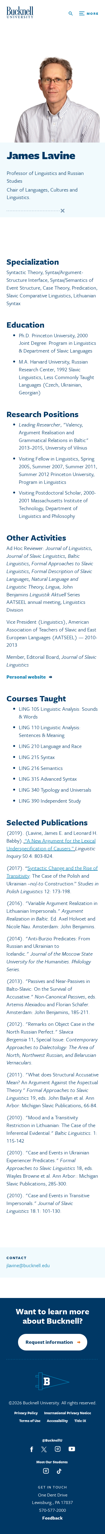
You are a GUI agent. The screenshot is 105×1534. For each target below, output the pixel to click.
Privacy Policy (26, 1413)
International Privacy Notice (67, 1413)
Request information (49, 1341)
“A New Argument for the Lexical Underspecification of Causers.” (51, 844)
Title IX (80, 1420)
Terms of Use (29, 1420)
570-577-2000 (52, 1510)
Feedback (52, 1517)
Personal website (26, 677)
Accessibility (57, 1420)
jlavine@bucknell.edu (28, 1265)
